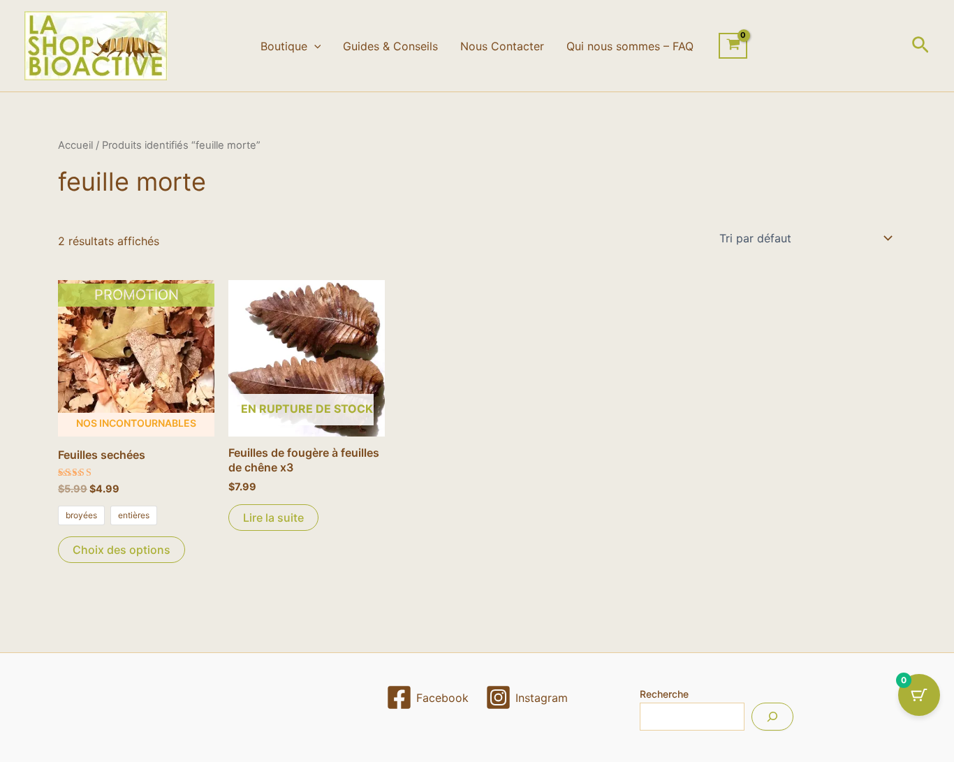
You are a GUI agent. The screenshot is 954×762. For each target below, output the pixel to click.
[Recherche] (772, 717)
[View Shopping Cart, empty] (733, 46)
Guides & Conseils (390, 46)
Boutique (283, 46)
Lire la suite (273, 518)
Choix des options (121, 550)
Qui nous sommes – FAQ (630, 46)
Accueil (75, 145)
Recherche (664, 694)
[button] (314, 46)
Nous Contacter (502, 46)
